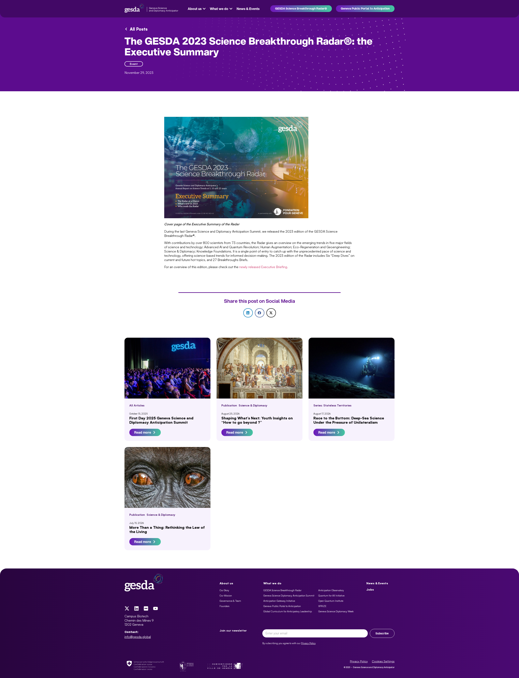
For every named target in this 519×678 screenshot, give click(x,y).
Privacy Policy (308, 643)
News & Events (377, 583)
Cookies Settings (383, 661)
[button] (248, 312)
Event (134, 64)
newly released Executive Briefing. (263, 267)
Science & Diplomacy (253, 405)
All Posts (139, 29)
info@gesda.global (137, 637)
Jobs (370, 589)
